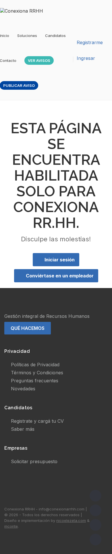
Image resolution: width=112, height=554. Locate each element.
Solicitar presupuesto (34, 461)
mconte (11, 526)
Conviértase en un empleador (60, 276)
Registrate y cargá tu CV (37, 421)
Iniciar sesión (60, 260)
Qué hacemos (28, 328)
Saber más (22, 429)
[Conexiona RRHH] (24, 10)
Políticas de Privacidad (35, 364)
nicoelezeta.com (71, 520)
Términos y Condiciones (37, 372)
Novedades (23, 388)
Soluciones (27, 35)
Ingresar (86, 58)
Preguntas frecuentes (34, 380)
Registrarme (90, 42)
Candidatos (55, 35)
